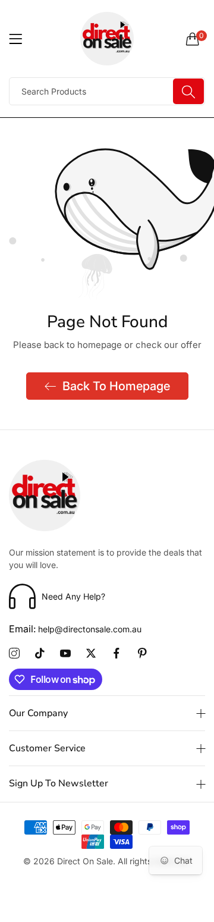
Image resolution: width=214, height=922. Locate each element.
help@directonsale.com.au (75, 629)
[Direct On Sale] (107, 38)
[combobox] (107, 91)
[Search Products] (188, 91)
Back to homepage (116, 386)
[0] (192, 38)
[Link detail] (14, 654)
